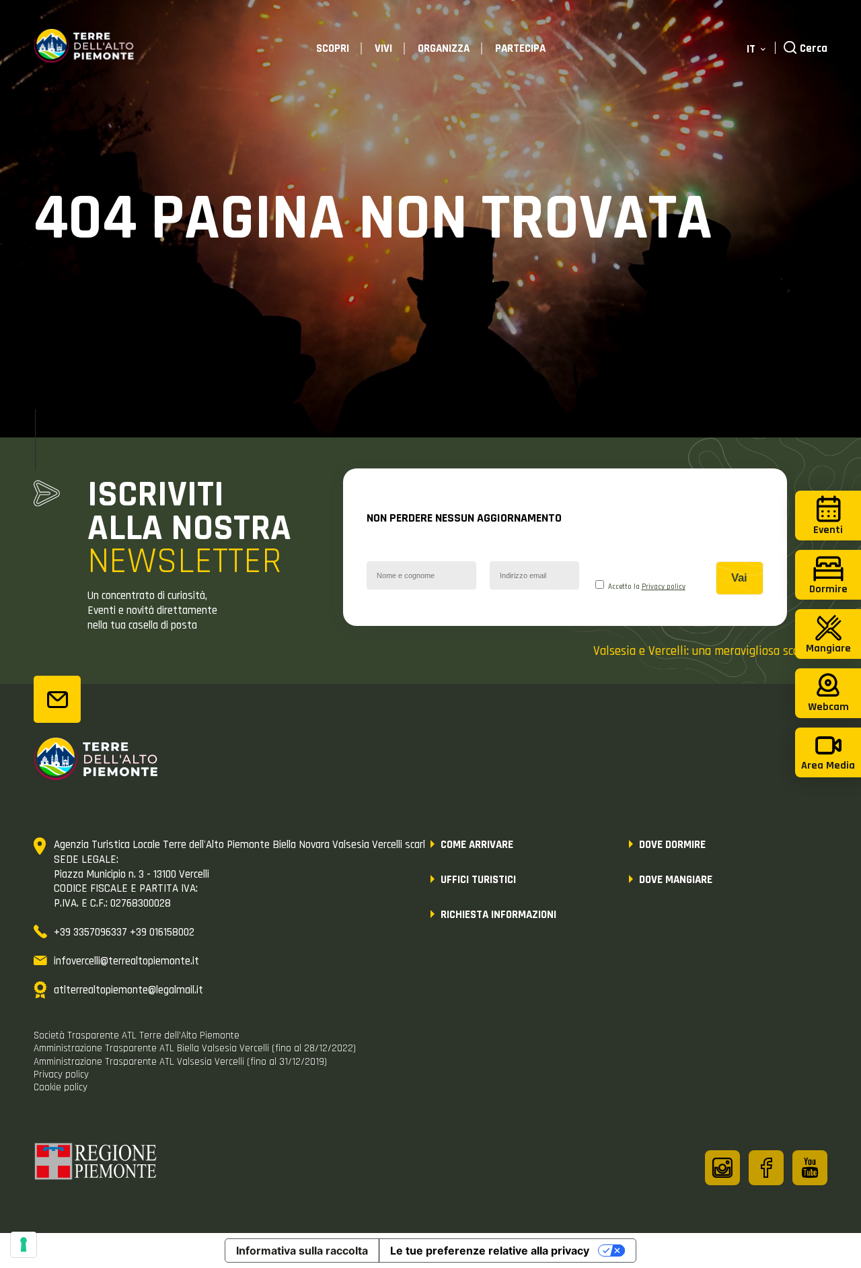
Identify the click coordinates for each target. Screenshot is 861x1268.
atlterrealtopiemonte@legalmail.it (128, 990)
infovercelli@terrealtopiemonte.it (126, 961)
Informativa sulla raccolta (302, 1250)
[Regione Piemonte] (96, 1163)
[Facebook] (766, 1167)
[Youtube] (809, 1167)
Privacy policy (663, 587)
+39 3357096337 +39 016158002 (124, 932)
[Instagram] (722, 1167)
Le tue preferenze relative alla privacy (489, 1250)
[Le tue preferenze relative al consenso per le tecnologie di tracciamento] (23, 1244)
